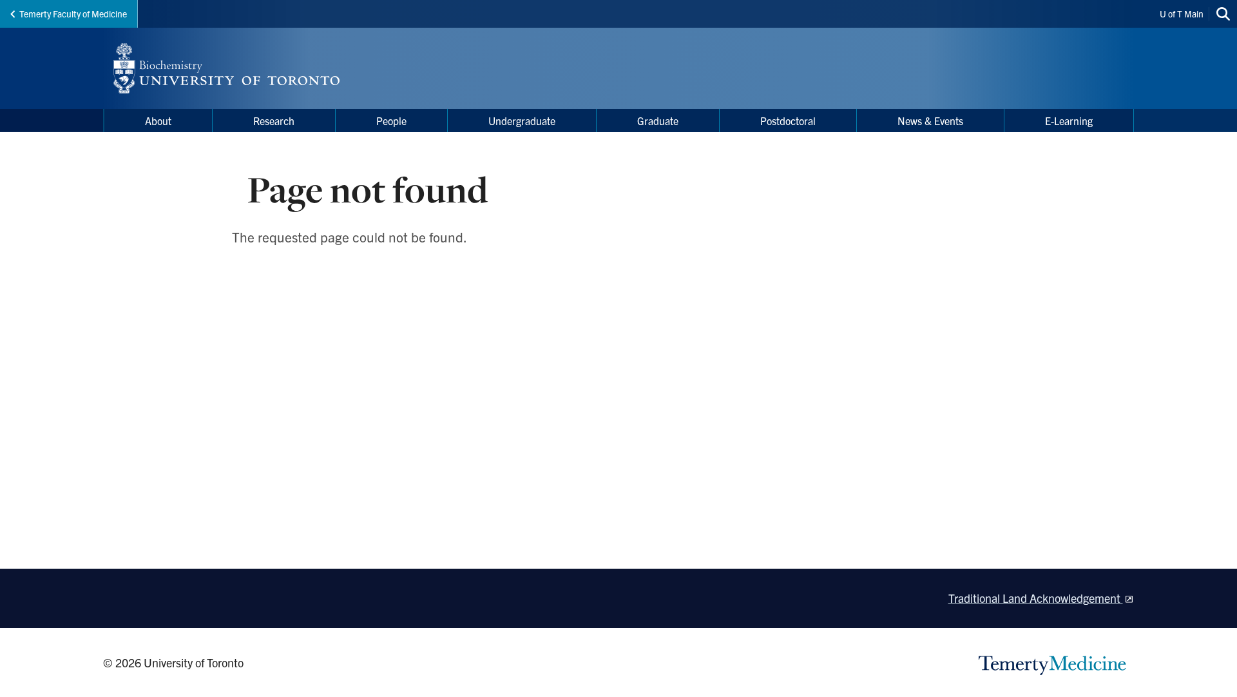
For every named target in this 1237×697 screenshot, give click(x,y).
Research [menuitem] (273, 120)
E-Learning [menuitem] (1069, 120)
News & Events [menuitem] (930, 120)
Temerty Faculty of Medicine (73, 13)
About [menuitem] (158, 120)
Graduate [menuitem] (657, 120)
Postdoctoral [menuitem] (788, 120)
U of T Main (1181, 13)
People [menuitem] (391, 120)
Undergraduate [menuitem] (521, 120)
